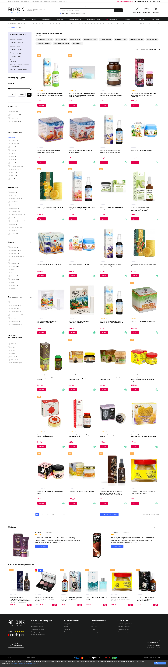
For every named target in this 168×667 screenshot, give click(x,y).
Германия (13, 260)
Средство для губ (15, 46)
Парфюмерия (46, 19)
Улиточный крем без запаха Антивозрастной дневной (71, 599)
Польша (13, 276)
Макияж (33, 19)
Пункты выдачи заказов (78, 13)
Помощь (47, 1)
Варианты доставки (37, 629)
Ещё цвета (55, 583)
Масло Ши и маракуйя (143, 321)
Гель (11, 153)
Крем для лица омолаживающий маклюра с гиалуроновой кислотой (140, 209)
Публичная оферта (124, 626)
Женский (13, 305)
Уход (23, 19)
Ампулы (13, 140)
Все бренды (12, 23)
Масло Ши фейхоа (141, 150)
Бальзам (13, 143)
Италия (12, 266)
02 (42, 514)
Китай (12, 269)
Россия (12, 279)
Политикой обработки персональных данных (25, 663)
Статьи (93, 629)
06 (64, 514)
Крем (12, 175)
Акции (127, 19)
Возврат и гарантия (37, 632)
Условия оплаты (26, 1)
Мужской (13, 302)
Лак (11, 179)
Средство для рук (16, 53)
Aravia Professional (16, 214)
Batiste (12, 230)
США (12, 282)
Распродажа (113, 19)
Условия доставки (13, 1)
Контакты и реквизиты (125, 623)
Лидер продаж (69, 632)
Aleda (12, 205)
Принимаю (160, 663)
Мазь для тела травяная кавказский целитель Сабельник (143, 95)
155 (74, 514)
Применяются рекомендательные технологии (133, 632)
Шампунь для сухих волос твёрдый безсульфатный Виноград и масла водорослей (82, 95)
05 (58, 514)
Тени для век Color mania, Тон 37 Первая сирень (44, 599)
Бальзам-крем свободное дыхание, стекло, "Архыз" (120, 599)
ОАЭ (11, 272)
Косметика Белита (75, 19)
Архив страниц (96, 632)
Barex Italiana (14, 227)
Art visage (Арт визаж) (17, 221)
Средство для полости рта (18, 69)
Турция (12, 285)
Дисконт (60, 19)
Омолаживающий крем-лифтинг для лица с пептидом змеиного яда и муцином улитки (111, 493)
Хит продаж (156, 19)
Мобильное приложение (59, 1)
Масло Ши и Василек (49, 264)
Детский (13, 308)
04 (53, 514)
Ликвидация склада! (93, 19)
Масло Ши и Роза (79, 264)
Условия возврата (37, 1)
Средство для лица (16, 42)
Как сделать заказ (37, 623)
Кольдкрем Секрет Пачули (81, 491)
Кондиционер (15, 166)
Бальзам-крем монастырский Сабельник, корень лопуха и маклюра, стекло (142, 379)
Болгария (13, 253)
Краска (12, 172)
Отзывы (94, 623)
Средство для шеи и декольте (16, 60)
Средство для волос (16, 39)
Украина (13, 288)
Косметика (11, 27)
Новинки (141, 19)
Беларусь (13, 250)
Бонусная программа (38, 634)
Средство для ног (16, 56)
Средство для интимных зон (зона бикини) (19, 65)
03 (48, 514)
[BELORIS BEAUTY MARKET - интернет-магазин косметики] (16, 10)
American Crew (15, 211)
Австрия (13, 247)
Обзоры (94, 626)
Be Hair (12, 234)
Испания (13, 263)
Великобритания (16, 256)
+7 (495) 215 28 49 (152, 642)
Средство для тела (16, 49)
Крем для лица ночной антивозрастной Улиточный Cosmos (145, 599)
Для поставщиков (123, 629)
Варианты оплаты (37, 626)
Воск (12, 150)
